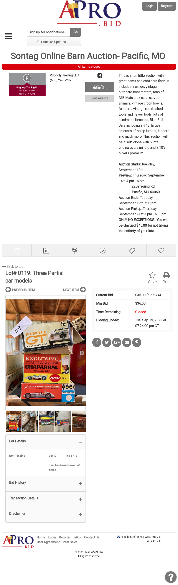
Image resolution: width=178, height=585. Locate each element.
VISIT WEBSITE (100, 98)
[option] (45, 353)
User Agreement (48, 542)
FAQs (77, 537)
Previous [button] (10, 353)
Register (167, 6)
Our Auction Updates (51, 42)
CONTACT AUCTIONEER (99, 87)
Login (149, 6)
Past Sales (70, 542)
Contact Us (91, 537)
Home (41, 537)
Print (166, 281)
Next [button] (81, 353)
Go (76, 32)
